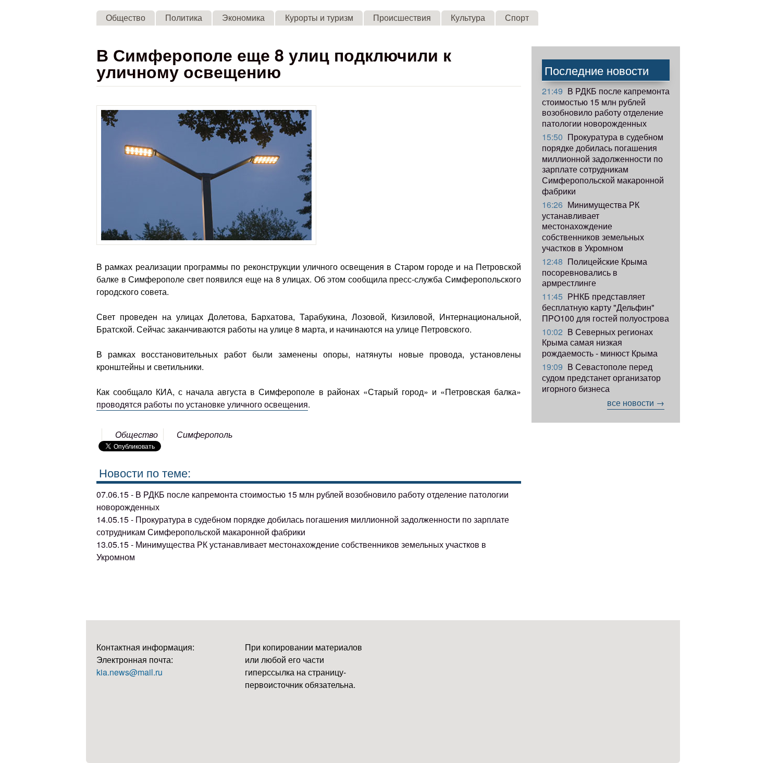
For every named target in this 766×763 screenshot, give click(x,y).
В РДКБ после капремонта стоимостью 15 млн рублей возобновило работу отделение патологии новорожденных (606, 107)
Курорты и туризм (319, 17)
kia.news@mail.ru (129, 672)
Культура (468, 17)
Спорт (517, 17)
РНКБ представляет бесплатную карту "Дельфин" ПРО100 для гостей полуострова (605, 307)
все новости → (635, 403)
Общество (125, 17)
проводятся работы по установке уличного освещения (202, 404)
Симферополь (204, 434)
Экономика (243, 17)
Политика (183, 17)
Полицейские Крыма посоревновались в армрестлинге (594, 272)
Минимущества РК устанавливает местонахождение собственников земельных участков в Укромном (593, 226)
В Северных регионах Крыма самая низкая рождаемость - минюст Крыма (600, 343)
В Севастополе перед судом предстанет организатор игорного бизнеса (601, 378)
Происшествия (402, 17)
